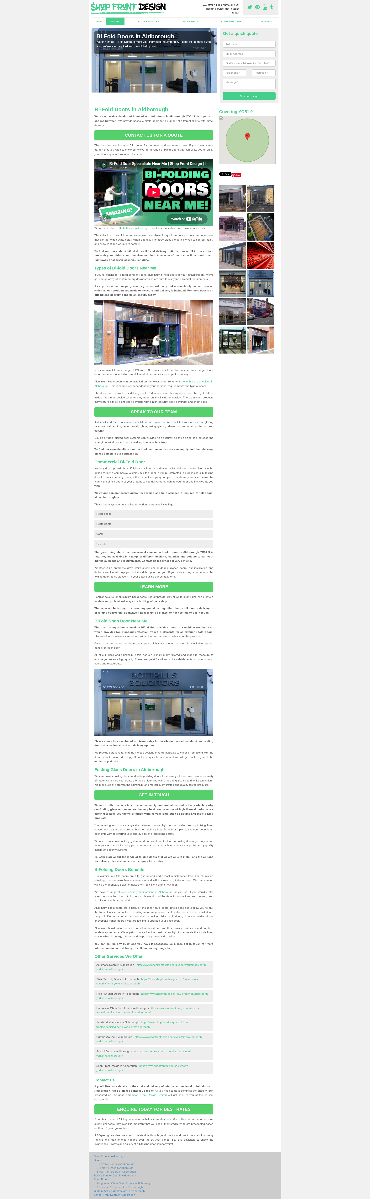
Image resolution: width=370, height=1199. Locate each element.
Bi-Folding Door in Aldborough (115, 1167)
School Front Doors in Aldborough (114, 1194)
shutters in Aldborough (135, 228)
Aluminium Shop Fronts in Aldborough (120, 1187)
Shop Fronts (190, 21)
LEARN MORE (154, 586)
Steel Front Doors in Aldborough (116, 1171)
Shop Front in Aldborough (109, 1156)
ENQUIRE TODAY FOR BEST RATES (154, 1109)
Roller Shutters (148, 21)
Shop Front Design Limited (149, 1094)
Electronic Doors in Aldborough (115, 1163)
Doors (115, 21)
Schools (266, 21)
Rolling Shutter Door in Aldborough (115, 1175)
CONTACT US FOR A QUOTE (154, 135)
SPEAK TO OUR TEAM (154, 411)
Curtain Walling (231, 21)
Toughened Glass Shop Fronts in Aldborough (124, 1183)
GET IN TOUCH (154, 794)
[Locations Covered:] (93, 3)
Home (99, 21)
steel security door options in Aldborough (147, 891)
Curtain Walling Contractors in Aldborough (119, 1190)
